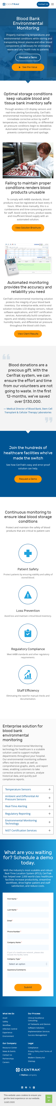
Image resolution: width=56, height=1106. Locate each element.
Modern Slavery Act (36, 1057)
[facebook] (26, 1087)
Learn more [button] (9, 1102)
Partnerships (8, 1058)
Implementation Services (39, 1031)
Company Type (14, 959)
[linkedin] (22, 1087)
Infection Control (10, 1029)
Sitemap (31, 1061)
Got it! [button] (49, 1098)
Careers (6, 1062)
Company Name (14, 942)
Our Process (34, 1013)
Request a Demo (28, 57)
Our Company (9, 1043)
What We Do (8, 1013)
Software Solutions (36, 1028)
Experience (7, 1032)
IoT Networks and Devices (39, 1024)
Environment (8, 1036)
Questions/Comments (16, 970)
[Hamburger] (52, 4)
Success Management (37, 1035)
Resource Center (10, 1047)
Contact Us (43, 4)
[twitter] (30, 1087)
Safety (5, 1021)
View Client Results (28, 333)
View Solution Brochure (28, 227)
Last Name (12, 910)
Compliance (33, 1047)
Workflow (7, 1025)
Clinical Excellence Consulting (36, 1019)
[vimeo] (34, 1087)
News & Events (9, 1051)
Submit (28, 987)
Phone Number (14, 932)
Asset (5, 1018)
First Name (12, 899)
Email (10, 921)
